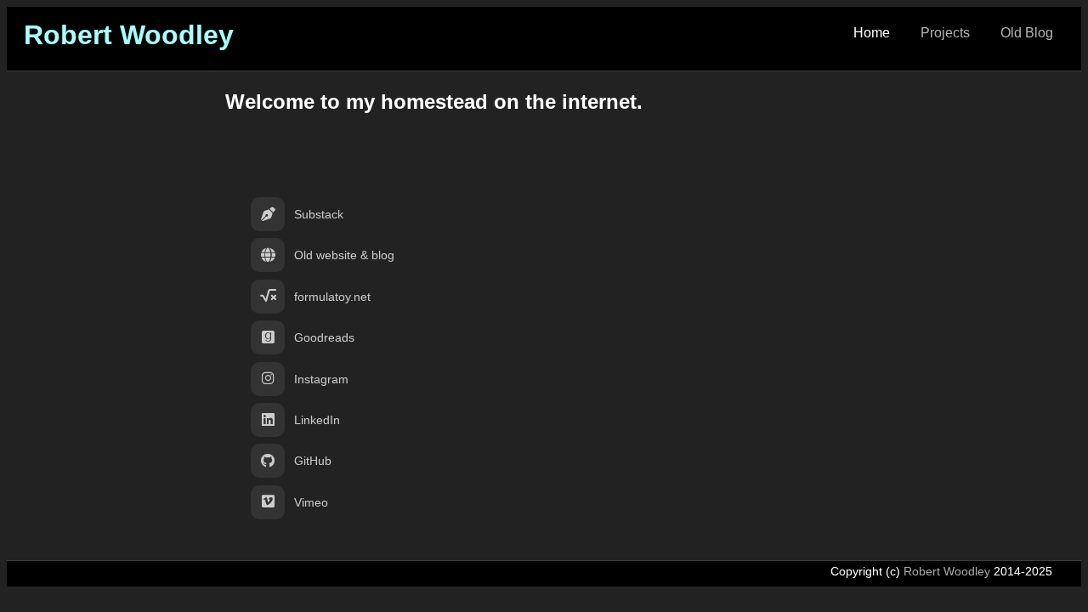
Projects (945, 33)
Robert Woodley (129, 35)
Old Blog (1026, 33)
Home (871, 33)
